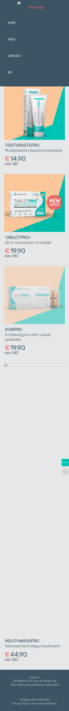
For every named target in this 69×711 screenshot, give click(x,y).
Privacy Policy (21, 703)
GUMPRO (13, 329)
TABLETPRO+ (18, 237)
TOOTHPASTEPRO (22, 145)
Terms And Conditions (44, 703)
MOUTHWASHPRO (22, 640)
